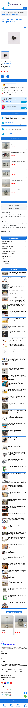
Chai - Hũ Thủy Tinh (6, 263)
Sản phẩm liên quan (14, 612)
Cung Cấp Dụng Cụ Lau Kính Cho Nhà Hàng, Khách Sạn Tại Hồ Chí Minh (16, 417)
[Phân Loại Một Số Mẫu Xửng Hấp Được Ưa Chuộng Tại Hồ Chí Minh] (5, 320)
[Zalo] (2, 689)
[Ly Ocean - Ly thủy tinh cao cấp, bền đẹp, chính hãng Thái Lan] (5, 398)
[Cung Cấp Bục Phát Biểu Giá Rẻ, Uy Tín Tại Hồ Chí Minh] (5, 552)
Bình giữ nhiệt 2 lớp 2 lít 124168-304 (17, 143)
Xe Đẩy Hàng (4, 258)
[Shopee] (2, 682)
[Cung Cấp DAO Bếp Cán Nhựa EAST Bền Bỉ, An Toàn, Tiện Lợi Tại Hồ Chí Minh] (5, 326)
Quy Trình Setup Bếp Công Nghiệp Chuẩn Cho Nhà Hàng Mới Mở (16, 404)
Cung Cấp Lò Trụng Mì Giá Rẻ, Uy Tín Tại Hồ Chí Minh (16, 603)
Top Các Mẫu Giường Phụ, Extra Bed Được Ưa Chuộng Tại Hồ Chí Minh (16, 538)
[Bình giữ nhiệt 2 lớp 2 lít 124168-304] (6, 145)
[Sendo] (11, 682)
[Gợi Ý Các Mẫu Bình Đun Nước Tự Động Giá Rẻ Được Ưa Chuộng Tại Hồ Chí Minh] (5, 571)
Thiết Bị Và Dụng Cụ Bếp (7, 241)
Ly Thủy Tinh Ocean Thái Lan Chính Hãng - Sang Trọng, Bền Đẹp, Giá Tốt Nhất (16, 340)
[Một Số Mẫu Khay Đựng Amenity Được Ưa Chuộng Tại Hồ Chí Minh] (5, 440)
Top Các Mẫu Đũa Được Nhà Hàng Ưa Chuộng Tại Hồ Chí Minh (16, 514)
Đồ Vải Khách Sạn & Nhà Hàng (8, 251)
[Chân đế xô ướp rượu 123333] (6, 183)
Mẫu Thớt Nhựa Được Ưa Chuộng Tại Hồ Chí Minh (16, 424)
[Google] (11, 689)
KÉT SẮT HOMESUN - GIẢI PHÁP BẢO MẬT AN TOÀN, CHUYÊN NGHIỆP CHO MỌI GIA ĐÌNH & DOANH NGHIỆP (16, 305)
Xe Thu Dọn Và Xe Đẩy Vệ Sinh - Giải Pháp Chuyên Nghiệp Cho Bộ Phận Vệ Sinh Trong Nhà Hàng (16, 359)
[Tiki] (8, 682)
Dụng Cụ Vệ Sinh (5, 261)
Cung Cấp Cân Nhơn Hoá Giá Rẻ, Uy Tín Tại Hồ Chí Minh (17, 596)
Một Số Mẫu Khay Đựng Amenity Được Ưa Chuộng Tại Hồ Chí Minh (16, 438)
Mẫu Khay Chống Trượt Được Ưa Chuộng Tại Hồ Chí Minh (15, 431)
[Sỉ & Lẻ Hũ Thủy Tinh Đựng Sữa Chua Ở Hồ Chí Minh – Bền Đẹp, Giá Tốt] (5, 391)
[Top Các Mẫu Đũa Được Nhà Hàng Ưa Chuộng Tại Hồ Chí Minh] (5, 514)
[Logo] (14, 3)
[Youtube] (8, 689)
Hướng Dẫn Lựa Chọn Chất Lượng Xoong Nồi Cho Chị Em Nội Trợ (16, 557)
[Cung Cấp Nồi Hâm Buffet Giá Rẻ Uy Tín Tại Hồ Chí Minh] (5, 577)
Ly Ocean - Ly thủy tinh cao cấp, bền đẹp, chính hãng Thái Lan (16, 397)
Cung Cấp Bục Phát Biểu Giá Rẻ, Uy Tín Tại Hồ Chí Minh (17, 552)
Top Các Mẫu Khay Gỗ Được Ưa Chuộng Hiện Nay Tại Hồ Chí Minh (15, 486)
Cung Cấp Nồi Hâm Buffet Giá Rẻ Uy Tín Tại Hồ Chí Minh (17, 576)
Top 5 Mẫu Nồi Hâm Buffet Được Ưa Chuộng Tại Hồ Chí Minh (16, 460)
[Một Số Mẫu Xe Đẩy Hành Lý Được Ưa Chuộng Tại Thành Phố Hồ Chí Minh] (5, 345)
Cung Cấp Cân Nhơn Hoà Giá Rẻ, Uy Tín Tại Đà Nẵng (17, 467)
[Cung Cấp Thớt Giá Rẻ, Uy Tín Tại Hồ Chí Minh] (5, 527)
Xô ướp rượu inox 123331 (16, 189)
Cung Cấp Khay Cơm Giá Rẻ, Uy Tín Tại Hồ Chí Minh (17, 589)
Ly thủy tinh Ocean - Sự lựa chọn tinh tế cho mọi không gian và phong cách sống (17, 383)
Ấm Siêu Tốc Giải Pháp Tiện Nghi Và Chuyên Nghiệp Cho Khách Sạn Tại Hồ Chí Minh (16, 286)
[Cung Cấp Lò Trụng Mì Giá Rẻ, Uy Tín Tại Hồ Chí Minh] (5, 604)
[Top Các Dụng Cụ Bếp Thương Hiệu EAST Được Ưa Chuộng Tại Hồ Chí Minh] (5, 481)
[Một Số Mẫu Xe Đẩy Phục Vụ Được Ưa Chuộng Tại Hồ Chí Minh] (5, 370)
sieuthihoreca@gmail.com (9, 677)
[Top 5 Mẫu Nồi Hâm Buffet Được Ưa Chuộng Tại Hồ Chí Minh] (5, 461)
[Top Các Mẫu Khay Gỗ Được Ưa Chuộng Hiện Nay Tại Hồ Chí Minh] (5, 487)
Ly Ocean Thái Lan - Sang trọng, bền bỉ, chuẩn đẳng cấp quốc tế (17, 350)
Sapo (17, 702)
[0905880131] (25, 696)
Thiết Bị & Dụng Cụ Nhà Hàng (8, 243)
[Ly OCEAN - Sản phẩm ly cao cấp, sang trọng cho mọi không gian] (5, 313)
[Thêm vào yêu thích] (25, 27)
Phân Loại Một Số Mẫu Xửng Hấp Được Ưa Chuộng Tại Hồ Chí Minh (17, 319)
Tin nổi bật (14, 269)
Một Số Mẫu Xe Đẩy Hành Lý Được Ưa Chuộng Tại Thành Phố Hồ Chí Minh (16, 345)
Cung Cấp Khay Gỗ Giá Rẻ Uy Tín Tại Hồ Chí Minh (17, 493)
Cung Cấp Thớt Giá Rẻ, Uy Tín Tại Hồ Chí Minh (16, 526)
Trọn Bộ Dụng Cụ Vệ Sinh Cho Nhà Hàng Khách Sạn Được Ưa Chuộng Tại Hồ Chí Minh (16, 519)
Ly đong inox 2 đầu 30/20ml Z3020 (18, 170)
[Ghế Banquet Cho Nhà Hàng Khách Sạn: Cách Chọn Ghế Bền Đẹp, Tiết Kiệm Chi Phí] (5, 273)
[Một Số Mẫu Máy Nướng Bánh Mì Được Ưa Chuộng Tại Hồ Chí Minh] (5, 447)
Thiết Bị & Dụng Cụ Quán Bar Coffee (9, 248)
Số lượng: (3, 74)
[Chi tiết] (25, 98)
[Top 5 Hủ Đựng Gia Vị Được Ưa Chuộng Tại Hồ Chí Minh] (5, 501)
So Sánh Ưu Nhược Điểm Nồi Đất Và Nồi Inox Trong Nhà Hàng (17, 411)
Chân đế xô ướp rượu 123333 (17, 180)
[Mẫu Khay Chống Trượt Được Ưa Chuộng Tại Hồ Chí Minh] (5, 432)
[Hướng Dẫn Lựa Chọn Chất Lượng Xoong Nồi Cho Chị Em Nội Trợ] (5, 558)
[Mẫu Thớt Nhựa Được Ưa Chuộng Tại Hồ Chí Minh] (5, 425)
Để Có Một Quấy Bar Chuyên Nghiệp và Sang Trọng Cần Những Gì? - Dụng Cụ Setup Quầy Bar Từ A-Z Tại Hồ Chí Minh (17, 533)
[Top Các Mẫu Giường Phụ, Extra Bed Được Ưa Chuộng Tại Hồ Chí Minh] (5, 539)
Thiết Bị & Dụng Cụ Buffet (7, 246)
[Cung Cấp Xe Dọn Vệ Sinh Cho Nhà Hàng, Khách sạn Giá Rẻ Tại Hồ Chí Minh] (5, 546)
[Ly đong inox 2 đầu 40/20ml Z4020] (6, 164)
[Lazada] (5, 682)
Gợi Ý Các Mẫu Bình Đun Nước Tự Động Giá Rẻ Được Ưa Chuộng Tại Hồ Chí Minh (17, 572)
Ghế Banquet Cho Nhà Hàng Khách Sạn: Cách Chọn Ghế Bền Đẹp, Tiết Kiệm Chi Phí (17, 274)
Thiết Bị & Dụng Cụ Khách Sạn (8, 253)
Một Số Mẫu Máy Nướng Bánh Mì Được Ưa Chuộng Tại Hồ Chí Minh (17, 445)
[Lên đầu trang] (25, 700)
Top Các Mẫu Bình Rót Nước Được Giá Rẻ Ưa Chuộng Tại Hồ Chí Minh (16, 581)
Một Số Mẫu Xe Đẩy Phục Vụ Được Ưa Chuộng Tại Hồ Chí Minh (16, 369)
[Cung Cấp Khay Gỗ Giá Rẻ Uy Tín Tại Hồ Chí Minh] (5, 494)
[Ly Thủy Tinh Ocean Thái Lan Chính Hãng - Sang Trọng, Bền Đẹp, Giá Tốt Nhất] (5, 340)
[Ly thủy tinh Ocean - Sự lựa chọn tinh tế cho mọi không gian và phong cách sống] (5, 384)
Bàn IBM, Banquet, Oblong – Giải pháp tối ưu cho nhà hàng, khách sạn (16, 278)
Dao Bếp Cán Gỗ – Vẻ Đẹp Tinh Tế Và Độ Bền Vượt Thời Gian (16, 332)
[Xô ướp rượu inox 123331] (6, 192)
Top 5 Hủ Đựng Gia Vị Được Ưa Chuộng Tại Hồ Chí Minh (17, 500)
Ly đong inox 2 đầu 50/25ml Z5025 (18, 152)
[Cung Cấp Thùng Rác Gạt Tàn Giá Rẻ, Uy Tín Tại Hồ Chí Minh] (5, 476)
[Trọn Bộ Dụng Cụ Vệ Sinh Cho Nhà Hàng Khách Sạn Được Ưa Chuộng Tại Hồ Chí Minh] (5, 520)
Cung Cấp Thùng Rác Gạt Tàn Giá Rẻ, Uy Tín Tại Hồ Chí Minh (16, 474)
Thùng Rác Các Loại (6, 256)
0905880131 (8, 675)
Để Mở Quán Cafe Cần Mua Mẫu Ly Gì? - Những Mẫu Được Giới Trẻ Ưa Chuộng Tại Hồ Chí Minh (17, 564)
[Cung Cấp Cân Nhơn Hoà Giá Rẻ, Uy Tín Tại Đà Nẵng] (5, 468)
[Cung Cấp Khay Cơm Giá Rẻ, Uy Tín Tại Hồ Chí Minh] (5, 590)
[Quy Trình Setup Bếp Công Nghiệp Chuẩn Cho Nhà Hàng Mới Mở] (5, 405)
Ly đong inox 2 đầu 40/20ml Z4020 (18, 161)
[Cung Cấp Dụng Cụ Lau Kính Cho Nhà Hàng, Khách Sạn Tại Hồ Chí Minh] (5, 418)
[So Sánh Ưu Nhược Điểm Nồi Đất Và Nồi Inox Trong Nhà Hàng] (5, 412)
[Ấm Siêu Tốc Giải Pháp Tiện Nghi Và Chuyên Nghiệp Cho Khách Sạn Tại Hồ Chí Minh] (5, 286)
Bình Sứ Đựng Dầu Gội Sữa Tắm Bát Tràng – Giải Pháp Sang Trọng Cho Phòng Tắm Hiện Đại (16, 292)
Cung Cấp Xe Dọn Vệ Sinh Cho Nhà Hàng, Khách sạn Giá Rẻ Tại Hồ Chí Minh (16, 546)
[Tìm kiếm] (25, 8)
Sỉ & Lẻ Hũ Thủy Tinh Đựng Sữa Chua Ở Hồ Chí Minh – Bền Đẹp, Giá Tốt (17, 390)
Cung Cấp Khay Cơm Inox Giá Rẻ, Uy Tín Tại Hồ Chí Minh (16, 507)
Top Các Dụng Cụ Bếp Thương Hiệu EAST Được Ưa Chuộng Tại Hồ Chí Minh (17, 481)
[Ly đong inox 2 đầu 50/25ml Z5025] (6, 155)
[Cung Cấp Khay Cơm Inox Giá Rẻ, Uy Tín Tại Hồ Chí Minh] (5, 508)
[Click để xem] (14, 38)
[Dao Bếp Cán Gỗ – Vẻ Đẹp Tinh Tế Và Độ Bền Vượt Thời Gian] (5, 333)
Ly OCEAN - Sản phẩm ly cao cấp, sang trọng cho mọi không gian (17, 312)
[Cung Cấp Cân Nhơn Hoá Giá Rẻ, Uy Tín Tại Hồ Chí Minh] (5, 597)
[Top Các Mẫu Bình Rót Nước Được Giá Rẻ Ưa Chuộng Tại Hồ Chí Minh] (5, 583)
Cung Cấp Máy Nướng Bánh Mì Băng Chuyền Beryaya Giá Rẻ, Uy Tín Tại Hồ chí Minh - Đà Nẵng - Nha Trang (16, 453)
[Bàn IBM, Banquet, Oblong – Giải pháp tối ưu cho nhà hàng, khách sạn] (5, 279)
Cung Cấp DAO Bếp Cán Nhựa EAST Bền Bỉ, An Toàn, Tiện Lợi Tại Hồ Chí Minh (16, 326)
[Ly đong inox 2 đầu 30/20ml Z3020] (6, 173)
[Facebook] (5, 689)
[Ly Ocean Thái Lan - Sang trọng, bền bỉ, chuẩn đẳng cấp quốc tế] (5, 352)
